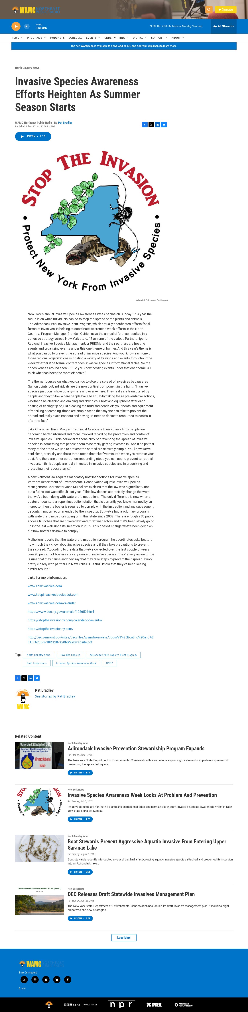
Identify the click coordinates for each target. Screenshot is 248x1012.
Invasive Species (70, 655)
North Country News (27, 68)
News (15, 37)
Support (157, 37)
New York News (76, 789)
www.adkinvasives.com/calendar (52, 603)
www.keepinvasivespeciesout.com (53, 594)
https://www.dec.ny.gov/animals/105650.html (61, 612)
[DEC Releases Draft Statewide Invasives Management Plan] (39, 901)
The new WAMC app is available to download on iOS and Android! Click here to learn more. (124, 46)
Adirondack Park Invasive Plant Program (113, 655)
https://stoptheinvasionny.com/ (50, 629)
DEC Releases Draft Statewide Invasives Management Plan (131, 894)
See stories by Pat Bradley (55, 696)
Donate (227, 9)
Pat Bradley (65, 122)
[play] (16, 26)
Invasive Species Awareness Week (76, 663)
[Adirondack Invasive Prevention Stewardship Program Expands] (39, 755)
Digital (138, 37)
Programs (34, 37)
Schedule (75, 37)
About (176, 37)
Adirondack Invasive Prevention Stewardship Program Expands (136, 748)
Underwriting (114, 37)
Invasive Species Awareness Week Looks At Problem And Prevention (142, 795)
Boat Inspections (37, 663)
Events (91, 37)
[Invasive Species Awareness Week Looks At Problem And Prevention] (39, 802)
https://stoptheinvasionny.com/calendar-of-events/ (65, 620)
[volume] (27, 26)
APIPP (109, 663)
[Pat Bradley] (23, 699)
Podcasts (57, 37)
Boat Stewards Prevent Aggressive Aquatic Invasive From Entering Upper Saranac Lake (147, 844)
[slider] (32, 26)
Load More (124, 937)
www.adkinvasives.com (45, 586)
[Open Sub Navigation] (22, 37)
